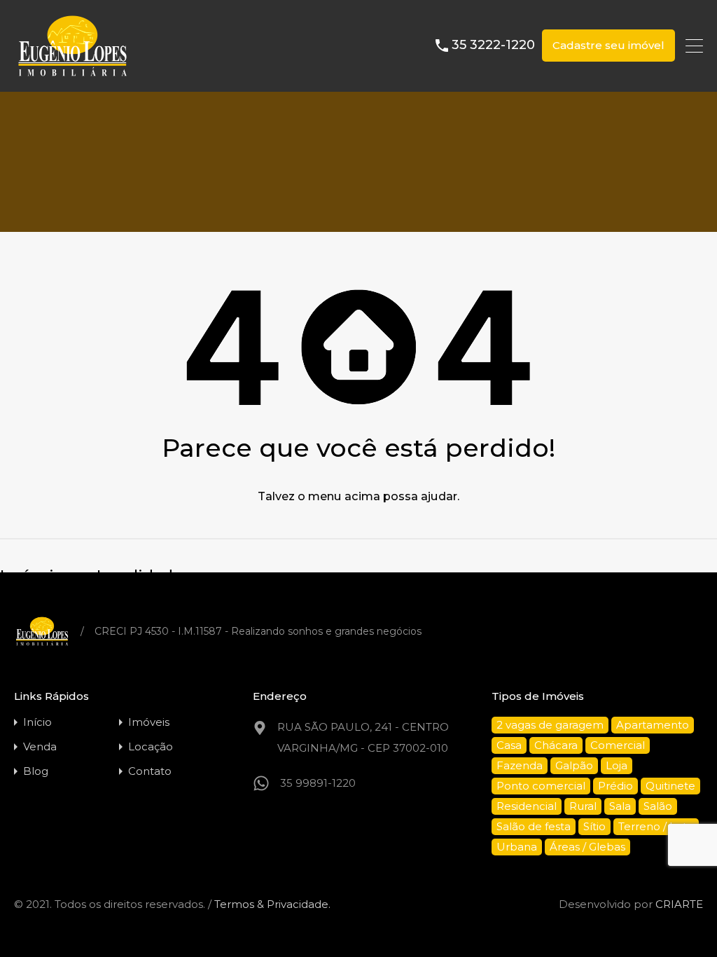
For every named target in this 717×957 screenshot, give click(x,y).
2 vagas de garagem (550, 724)
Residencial (526, 806)
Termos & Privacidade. (272, 904)
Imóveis (148, 722)
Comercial (617, 745)
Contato (150, 771)
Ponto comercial (540, 785)
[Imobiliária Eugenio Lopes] (72, 74)
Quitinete (670, 785)
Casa (509, 745)
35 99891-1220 (318, 783)
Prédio (615, 785)
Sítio (594, 826)
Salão (657, 806)
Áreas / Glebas (587, 846)
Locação (150, 746)
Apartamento (652, 724)
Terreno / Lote (656, 826)
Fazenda (519, 765)
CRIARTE (679, 904)
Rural (583, 806)
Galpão (574, 765)
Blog (35, 771)
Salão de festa (533, 826)
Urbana (516, 846)
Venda (40, 746)
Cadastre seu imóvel (608, 45)
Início (37, 722)
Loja (616, 765)
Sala (620, 806)
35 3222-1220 (493, 45)
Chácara (556, 745)
